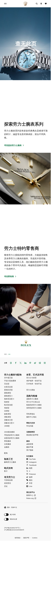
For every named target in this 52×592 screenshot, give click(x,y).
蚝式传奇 (8, 468)
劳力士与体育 (31, 378)
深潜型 (6, 411)
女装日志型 (8, 387)
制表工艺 (8, 459)
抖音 (30, 483)
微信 (30, 480)
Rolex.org (30, 498)
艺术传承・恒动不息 (34, 384)
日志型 (6, 384)
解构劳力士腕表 (10, 462)
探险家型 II (8, 396)
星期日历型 (8, 390)
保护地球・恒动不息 (34, 381)
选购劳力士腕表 (32, 399)
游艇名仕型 (8, 420)
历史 (5, 486)
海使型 (6, 408)
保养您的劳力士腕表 (34, 408)
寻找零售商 (9, 277)
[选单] (5, 3)
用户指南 (29, 450)
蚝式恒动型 (8, 405)
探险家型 (7, 393)
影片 (5, 471)
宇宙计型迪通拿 (10, 381)
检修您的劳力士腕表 (34, 405)
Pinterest (32, 474)
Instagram (33, 462)
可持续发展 (8, 480)
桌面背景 (29, 444)
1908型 (7, 426)
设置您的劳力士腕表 (11, 438)
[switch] (10, 514)
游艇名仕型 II (9, 423)
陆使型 (6, 402)
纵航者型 (7, 414)
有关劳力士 (9, 477)
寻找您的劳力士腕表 (13, 145)
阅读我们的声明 (32, 435)
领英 (30, 468)
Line (30, 486)
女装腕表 (7, 444)
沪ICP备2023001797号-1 (12, 528)
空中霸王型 (8, 378)
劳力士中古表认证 (33, 402)
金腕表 (6, 447)
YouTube (32, 459)
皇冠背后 (7, 483)
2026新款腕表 (9, 432)
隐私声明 (26, 538)
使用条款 (17, 538)
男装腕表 (7, 441)
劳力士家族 (30, 390)
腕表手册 (29, 447)
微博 (30, 477)
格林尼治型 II (9, 399)
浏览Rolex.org (25, 565)
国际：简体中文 (12, 507)
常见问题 (29, 426)
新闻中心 (29, 495)
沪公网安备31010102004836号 (14, 530)
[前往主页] (25, 3)
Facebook (32, 465)
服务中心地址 (31, 417)
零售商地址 (30, 414)
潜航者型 (7, 417)
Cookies (34, 538)
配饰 (5, 453)
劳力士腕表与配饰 (13, 375)
